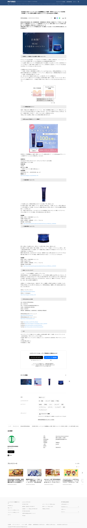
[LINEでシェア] (59, 18)
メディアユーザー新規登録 (51, 357)
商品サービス (42, 397)
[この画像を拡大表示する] (26, 382)
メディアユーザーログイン (36, 357)
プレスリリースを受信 (60, 1)
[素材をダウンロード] (63, 18)
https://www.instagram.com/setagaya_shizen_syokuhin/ (36, 323)
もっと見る (77, 463)
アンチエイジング (43, 409)
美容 (64, 407)
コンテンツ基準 (24, 524)
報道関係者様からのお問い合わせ (39, 524)
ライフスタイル (47, 4)
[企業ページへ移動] (12, 439)
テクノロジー (13, 4)
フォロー (11, 451)
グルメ (57, 4)
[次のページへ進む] (69, 381)
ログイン (75, 1)
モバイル (19, 4)
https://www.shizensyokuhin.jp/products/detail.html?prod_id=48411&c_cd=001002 (39, 223)
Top (8, 4)
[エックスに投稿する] (55, 18)
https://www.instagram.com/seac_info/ (28, 294)
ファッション (40, 4)
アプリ (23, 4)
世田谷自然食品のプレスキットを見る (46, 419)
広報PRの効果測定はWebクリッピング (28, 513)
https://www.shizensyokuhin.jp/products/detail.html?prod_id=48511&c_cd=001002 (39, 266)
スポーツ (62, 4)
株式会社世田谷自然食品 (25, 426)
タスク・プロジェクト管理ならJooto (48, 504)
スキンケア (56, 404)
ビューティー (33, 4)
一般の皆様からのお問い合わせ (62, 524)
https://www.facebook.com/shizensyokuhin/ (33, 325)
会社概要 (9, 524)
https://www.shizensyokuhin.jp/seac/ (28, 291)
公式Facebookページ (64, 504)
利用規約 (30, 524)
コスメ (50, 404)
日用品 (45, 404)
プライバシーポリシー (16, 524)
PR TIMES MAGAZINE (26, 511)
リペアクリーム (42, 407)
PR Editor (23, 515)
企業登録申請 (69, 1)
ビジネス (53, 4)
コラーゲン (50, 407)
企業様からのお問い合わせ (50, 524)
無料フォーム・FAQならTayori (47, 506)
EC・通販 (41, 400)
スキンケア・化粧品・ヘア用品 (52, 400)
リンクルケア (58, 407)
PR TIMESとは (10, 505)
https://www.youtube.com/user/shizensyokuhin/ (33, 326)
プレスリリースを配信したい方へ (13, 512)
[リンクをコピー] (65, 18)
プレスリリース (16, 426)
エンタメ (27, 4)
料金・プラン (10, 507)
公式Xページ (63, 509)
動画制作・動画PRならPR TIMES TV (28, 506)
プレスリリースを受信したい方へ (13, 510)
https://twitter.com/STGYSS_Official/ (31, 321)
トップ (9, 426)
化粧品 (40, 404)
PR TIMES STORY (25, 504)
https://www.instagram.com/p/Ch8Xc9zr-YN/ (29, 175)
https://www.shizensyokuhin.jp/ (27, 315)
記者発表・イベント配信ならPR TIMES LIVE (29, 508)
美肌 (62, 404)
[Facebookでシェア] (57, 18)
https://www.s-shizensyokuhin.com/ (28, 318)
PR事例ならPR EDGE (45, 508)
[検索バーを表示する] (78, 2)
